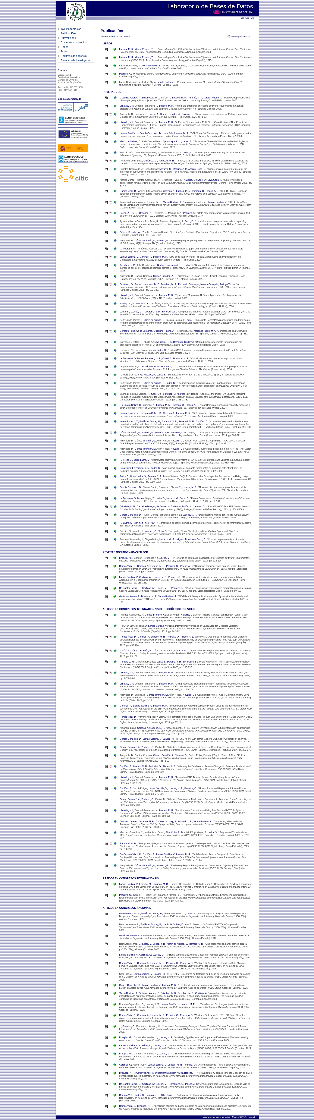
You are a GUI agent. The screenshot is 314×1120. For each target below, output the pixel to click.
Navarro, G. (188, 114)
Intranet (251, 1117)
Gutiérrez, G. (150, 160)
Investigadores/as (71, 29)
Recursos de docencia (74, 55)
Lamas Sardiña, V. (129, 133)
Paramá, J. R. (195, 97)
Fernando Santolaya (188, 284)
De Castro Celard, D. (131, 405)
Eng (252, 18)
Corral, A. (167, 358)
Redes (64, 46)
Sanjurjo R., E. (127, 303)
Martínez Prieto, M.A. (205, 331)
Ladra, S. (187, 141)
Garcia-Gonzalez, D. (150, 133)
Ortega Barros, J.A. (130, 747)
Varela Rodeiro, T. (144, 49)
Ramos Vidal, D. (128, 191)
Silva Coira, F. (215, 180)
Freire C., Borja (131, 460)
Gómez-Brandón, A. (170, 114)
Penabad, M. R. (166, 160)
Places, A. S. (212, 191)
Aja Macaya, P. (170, 141)
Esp (247, 18)
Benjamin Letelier (128, 821)
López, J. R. (159, 944)
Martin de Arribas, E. (130, 141)
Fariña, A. (154, 114)
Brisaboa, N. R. (150, 97)
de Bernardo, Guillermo (151, 331)
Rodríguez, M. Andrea (184, 169)
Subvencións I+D (71, 38)
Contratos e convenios (74, 42)
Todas (119, 36)
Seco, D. (188, 152)
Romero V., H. (127, 661)
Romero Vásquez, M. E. (147, 284)
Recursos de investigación (76, 60)
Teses (64, 51)
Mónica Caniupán (209, 284)
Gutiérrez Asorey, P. (130, 97)
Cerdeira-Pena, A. (129, 331)
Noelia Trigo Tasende (168, 265)
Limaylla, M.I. (126, 105)
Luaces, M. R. (126, 49)
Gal (242, 18)
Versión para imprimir (240, 36)
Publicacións (68, 33)
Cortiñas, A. (165, 97)
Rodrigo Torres (227, 284)
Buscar (127, 36)
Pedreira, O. (125, 73)
